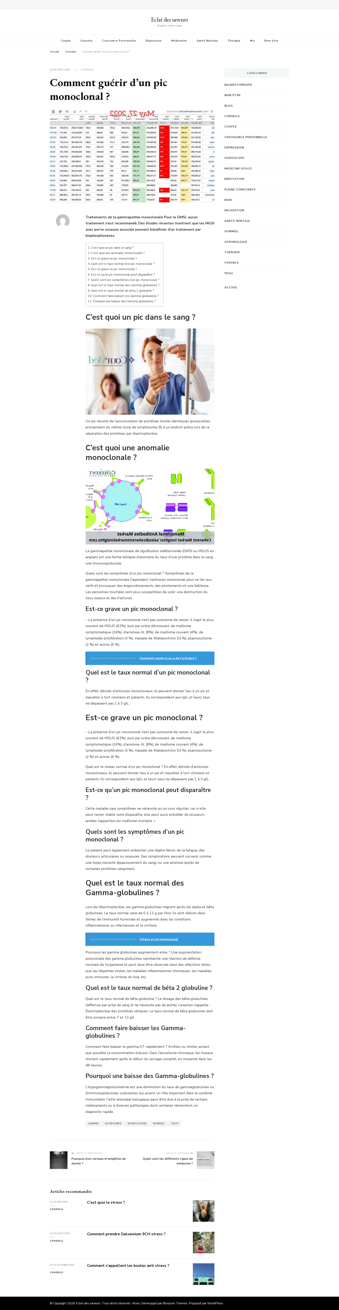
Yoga (228, 273)
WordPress (215, 1303)
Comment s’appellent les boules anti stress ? (128, 1265)
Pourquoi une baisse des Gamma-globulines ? (124, 301)
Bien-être (271, 41)
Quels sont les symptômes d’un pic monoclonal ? (125, 280)
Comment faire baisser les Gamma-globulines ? (126, 296)
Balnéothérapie (238, 85)
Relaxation (234, 210)
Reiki (228, 200)
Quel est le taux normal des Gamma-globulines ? (125, 285)
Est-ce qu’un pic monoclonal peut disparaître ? (123, 274)
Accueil (231, 287)
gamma (93, 1123)
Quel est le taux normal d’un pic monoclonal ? (122, 264)
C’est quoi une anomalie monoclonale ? (118, 253)
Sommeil (231, 231)
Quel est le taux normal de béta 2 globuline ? (122, 291)
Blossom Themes (175, 1303)
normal (159, 1123)
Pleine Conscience (240, 189)
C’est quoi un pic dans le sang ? (112, 248)
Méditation (179, 41)
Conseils (86, 41)
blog (228, 106)
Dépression (154, 41)
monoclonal (137, 1123)
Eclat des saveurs (169, 19)
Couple (66, 41)
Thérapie (234, 41)
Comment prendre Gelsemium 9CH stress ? (126, 1234)
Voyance (231, 263)
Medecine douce (238, 168)
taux (174, 1123)
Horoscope (234, 158)
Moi (252, 41)
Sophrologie (235, 242)
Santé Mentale (207, 41)
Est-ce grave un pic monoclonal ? (114, 258)
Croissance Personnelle (119, 41)
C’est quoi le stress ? (106, 1202)
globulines (113, 1123)
